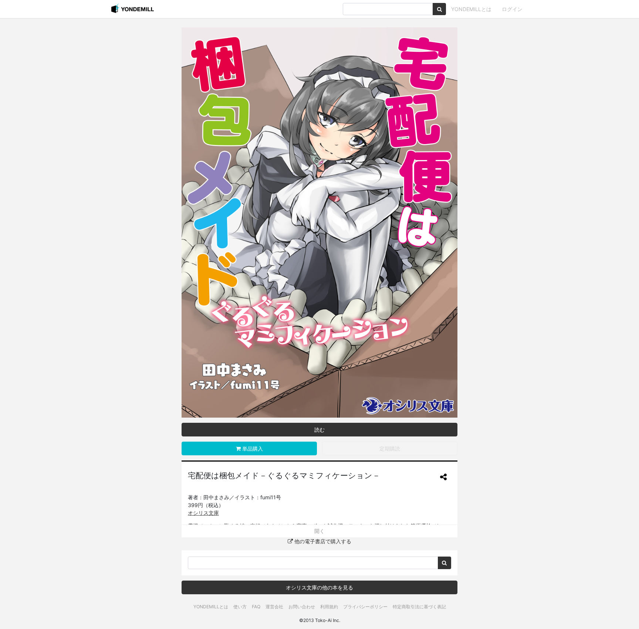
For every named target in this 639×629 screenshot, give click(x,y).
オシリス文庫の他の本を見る (319, 587)
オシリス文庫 (203, 513)
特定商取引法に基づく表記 (419, 606)
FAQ (256, 606)
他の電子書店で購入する (322, 541)
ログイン (512, 9)
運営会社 (274, 606)
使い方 (240, 606)
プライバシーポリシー (365, 606)
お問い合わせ (301, 606)
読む (319, 429)
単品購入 (252, 448)
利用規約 (329, 606)
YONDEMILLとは (471, 9)
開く (319, 531)
